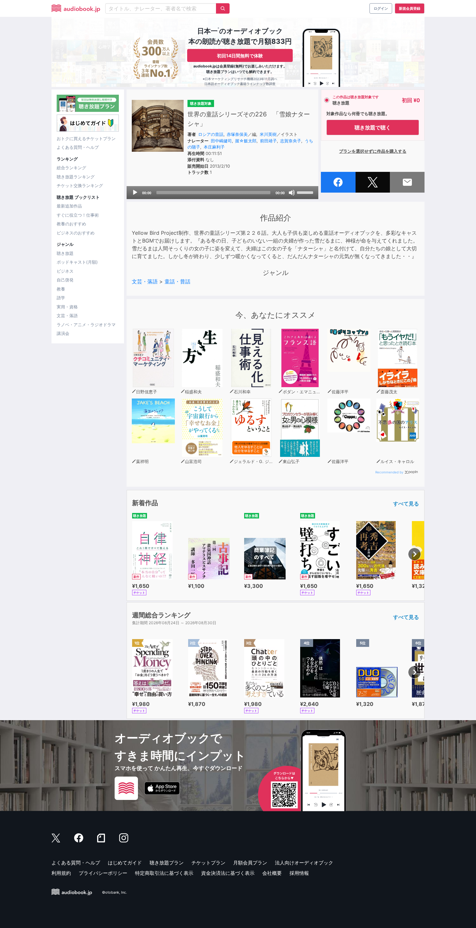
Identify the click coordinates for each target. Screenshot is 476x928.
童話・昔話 (177, 281)
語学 (61, 297)
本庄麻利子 (214, 146)
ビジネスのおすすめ (76, 232)
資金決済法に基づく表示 (228, 873)
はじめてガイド (125, 863)
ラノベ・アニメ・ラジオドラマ (86, 324)
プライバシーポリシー (103, 873)
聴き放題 (65, 253)
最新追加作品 (69, 205)
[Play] (135, 192)
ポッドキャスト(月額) (77, 262)
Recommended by (389, 472)
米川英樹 (268, 134)
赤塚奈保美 (237, 134)
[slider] (306, 192)
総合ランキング (71, 167)
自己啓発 (65, 279)
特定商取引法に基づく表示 (164, 873)
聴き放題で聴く (373, 127)
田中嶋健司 (221, 140)
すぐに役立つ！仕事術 (78, 215)
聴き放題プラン (167, 863)
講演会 (63, 333)
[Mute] (292, 192)
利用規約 (61, 873)
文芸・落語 (67, 315)
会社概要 (272, 873)
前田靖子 (268, 140)
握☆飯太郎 (245, 140)
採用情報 (299, 873)
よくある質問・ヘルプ (78, 147)
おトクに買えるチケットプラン (86, 138)
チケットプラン (208, 863)
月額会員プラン (250, 863)
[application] (222, 192)
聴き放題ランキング (76, 176)
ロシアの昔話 (210, 134)
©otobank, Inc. (114, 892)
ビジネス (65, 271)
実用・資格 (67, 306)
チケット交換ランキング (80, 185)
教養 (61, 288)
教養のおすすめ (71, 223)
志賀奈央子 (290, 140)
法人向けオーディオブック (304, 863)
